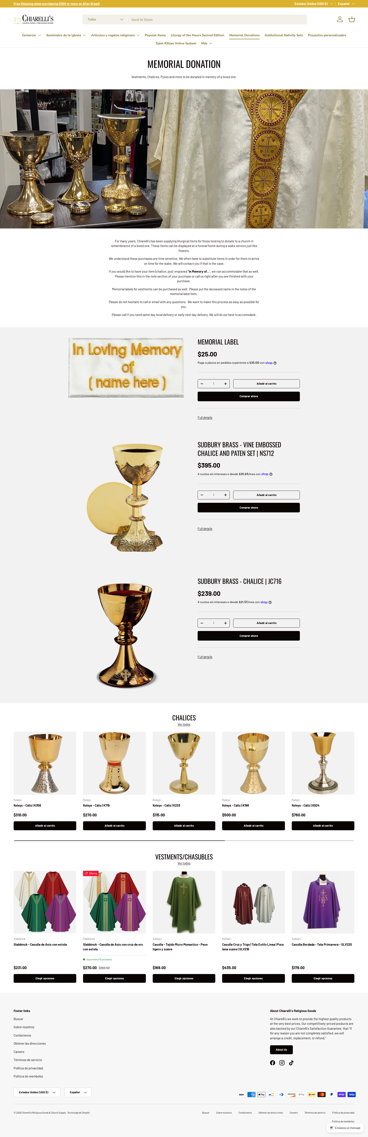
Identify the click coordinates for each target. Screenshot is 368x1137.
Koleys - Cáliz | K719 (96, 805)
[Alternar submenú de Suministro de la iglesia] (84, 35)
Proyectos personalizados (327, 35)
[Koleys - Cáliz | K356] (45, 763)
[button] (351, 19)
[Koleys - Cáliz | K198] (253, 763)
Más (204, 43)
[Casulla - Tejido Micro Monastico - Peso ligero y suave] (184, 902)
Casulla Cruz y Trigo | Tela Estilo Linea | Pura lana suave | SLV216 (253, 946)
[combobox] (194, 19)
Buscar (18, 1019)
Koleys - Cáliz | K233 (166, 805)
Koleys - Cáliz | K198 (235, 805)
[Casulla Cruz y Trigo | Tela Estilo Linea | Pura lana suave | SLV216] (253, 902)
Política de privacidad (28, 1068)
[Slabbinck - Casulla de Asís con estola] (45, 902)
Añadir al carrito (266, 383)
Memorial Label (218, 341)
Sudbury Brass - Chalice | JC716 (240, 581)
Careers (19, 1052)
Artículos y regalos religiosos (113, 35)
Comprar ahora (249, 396)
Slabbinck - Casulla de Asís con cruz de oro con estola (113, 946)
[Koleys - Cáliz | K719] (114, 763)
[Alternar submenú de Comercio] (39, 35)
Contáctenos (22, 1035)
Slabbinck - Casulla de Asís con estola (40, 944)
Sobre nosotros (24, 1027)
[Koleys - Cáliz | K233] (184, 763)
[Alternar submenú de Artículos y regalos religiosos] (138, 35)
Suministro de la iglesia (63, 35)
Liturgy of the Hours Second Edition (197, 35)
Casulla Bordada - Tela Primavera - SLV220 (322, 944)
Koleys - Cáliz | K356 (27, 805)
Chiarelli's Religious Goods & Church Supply (44, 1112)
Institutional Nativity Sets (284, 35)
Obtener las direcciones (30, 1043)
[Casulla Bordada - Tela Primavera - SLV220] (323, 902)
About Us (281, 1049)
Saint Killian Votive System (176, 43)
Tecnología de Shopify (78, 1112)
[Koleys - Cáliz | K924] (323, 763)
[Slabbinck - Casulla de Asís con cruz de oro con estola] (114, 902)
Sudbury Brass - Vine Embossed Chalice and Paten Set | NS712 (239, 449)
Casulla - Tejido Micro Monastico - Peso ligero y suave (180, 946)
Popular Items (155, 35)
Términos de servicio (28, 1060)
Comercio (29, 35)
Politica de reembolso (28, 1076)
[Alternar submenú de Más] (210, 43)
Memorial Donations (244, 35)
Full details (205, 417)
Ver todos (184, 724)
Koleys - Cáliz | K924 (305, 805)
